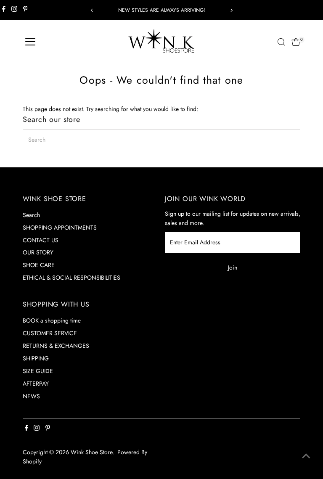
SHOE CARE (39, 265)
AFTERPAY (36, 383)
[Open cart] (295, 42)
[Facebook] (4, 10)
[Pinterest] (25, 10)
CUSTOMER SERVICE (50, 333)
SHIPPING (36, 358)
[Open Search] (281, 42)
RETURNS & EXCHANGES (56, 345)
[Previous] (91, 10)
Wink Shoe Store (91, 452)
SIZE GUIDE (38, 371)
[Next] (231, 10)
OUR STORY (38, 252)
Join (232, 267)
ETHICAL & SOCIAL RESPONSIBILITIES (71, 277)
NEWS (31, 396)
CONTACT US (40, 240)
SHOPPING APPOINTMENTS (60, 227)
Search (31, 215)
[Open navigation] (30, 42)
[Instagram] (14, 10)
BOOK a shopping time (52, 320)
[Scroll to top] (306, 455)
